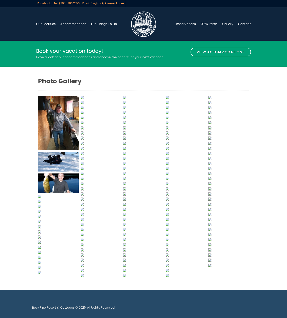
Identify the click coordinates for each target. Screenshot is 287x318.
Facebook (44, 3)
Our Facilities (46, 24)
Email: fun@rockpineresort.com (103, 3)
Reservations (186, 24)
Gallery (227, 24)
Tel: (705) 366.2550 (67, 3)
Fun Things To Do (104, 24)
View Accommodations (221, 52)
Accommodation (73, 24)
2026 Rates (209, 24)
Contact (244, 24)
